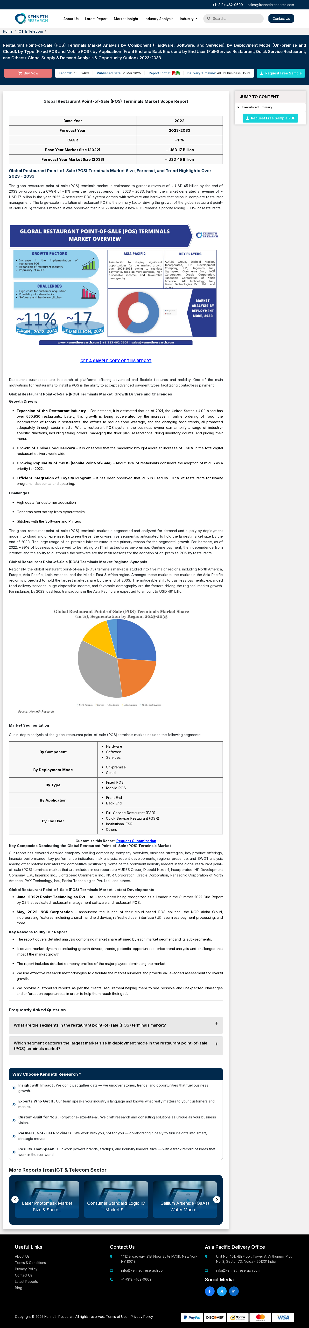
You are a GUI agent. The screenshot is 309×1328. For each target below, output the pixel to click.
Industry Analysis (159, 19)
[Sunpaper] (31, 18)
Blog (18, 1288)
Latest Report (96, 19)
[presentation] (15, 1199)
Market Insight (126, 19)
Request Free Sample (283, 73)
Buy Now (30, 73)
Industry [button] (187, 19)
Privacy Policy (26, 1269)
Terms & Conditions (30, 1263)
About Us (71, 19)
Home (8, 31)
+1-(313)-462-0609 (227, 5)
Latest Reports (26, 1281)
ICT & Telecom (30, 31)
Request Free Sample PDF (272, 118)
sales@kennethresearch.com (271, 5)
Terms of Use (116, 1316)
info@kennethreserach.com (143, 1270)
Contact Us (281, 18)
